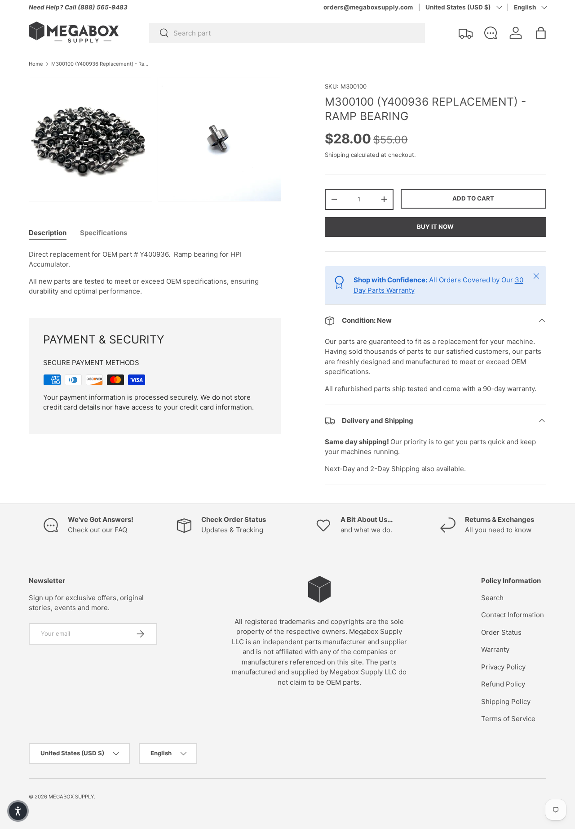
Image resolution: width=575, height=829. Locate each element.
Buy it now (435, 226)
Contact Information (512, 615)
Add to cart (473, 198)
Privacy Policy (503, 667)
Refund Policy (503, 684)
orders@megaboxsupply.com (368, 7)
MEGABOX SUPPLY (71, 796)
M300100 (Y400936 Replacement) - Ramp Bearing (101, 64)
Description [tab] (47, 232)
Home (36, 64)
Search (492, 597)
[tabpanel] (155, 273)
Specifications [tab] (103, 232)
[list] (158, 142)
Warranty (495, 649)
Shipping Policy (506, 701)
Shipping (337, 154)
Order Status (501, 632)
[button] (541, 33)
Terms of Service (508, 718)
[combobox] (287, 33)
